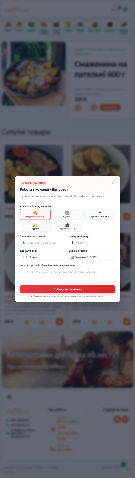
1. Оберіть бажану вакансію (36, 206)
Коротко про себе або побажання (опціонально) (47, 265)
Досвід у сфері (28, 250)
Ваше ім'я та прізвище (33, 236)
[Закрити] (113, 183)
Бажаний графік (78, 250)
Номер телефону (79, 236)
